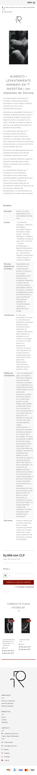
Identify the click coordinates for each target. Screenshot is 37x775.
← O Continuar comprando (23, 587)
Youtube (6, 760)
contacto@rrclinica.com (10, 746)
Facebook (6, 749)
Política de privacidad (7, 706)
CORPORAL (5, 722)
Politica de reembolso (7, 703)
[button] (31, 2)
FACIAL (4, 717)
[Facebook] (4, 591)
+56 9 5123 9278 (8, 12)
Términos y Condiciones (8, 701)
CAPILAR (4, 720)
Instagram (7, 753)
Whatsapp (7, 756)
